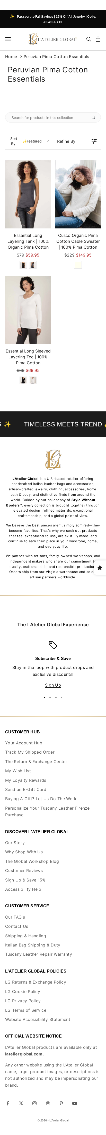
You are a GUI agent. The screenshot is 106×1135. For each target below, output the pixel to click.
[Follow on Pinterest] (61, 1103)
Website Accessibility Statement (37, 1019)
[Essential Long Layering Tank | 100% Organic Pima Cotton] (28, 194)
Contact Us (16, 926)
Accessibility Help (23, 889)
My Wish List (18, 770)
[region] (53, 665)
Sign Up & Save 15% (25, 880)
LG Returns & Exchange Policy (35, 982)
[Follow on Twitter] (21, 1103)
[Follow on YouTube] (74, 1103)
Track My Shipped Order (30, 752)
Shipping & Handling (25, 935)
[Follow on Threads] (47, 1103)
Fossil (32, 264)
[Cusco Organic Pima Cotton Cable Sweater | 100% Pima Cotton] (78, 194)
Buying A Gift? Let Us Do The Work (41, 798)
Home (11, 56)
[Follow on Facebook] (7, 1103)
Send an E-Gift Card (25, 789)
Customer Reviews (24, 870)
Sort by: (26, 141)
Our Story (15, 842)
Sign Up (53, 685)
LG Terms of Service (25, 1010)
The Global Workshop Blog (32, 861)
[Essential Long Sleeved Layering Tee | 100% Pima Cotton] (28, 310)
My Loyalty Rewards (25, 780)
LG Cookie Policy (22, 991)
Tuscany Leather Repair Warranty (38, 954)
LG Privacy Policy (23, 1000)
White (32, 380)
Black (23, 264)
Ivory (78, 264)
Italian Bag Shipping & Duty (32, 944)
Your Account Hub (23, 742)
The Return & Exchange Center (36, 761)
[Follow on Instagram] (34, 1103)
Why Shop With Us (24, 851)
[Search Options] (95, 117)
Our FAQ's (15, 917)
